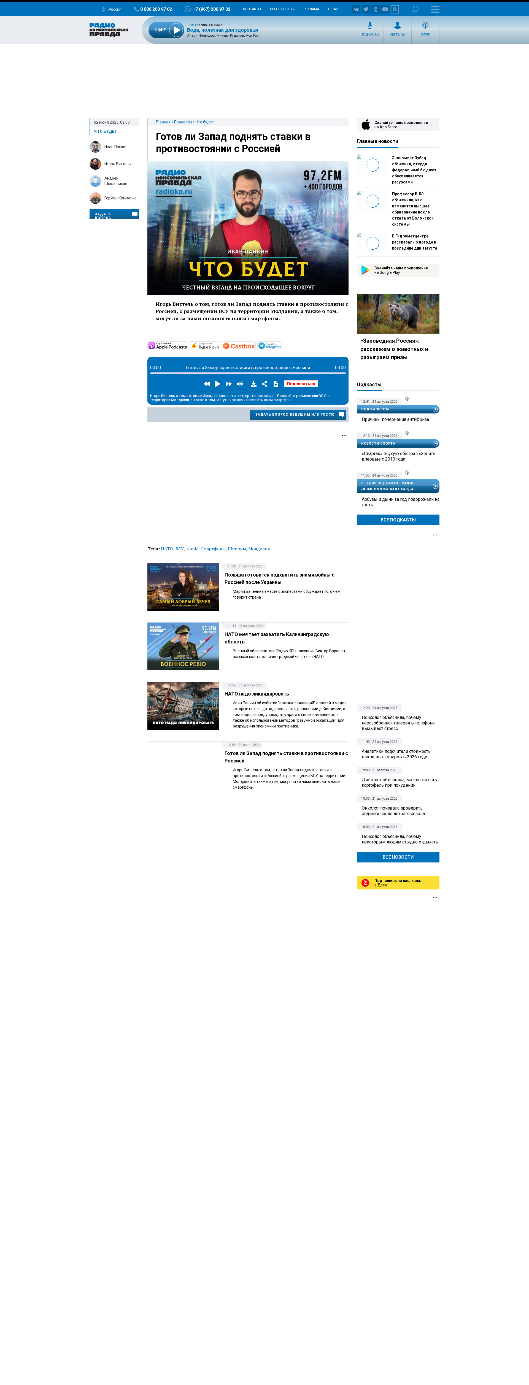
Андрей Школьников (115, 181)
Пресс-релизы (282, 9)
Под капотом (375, 409)
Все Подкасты (398, 520)
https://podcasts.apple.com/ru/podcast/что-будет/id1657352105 (187, 345)
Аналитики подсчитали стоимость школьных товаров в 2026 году (396, 754)
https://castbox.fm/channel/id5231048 (255, 345)
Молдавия (259, 549)
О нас (333, 9)
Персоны (398, 34)
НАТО (167, 549)
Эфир (425, 34)
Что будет (205, 122)
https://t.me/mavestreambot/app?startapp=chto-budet (281, 345)
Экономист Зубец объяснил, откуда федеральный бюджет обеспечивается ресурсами (414, 170)
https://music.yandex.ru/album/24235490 (219, 345)
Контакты (252, 9)
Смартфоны (213, 549)
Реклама (311, 9)
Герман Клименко (120, 198)
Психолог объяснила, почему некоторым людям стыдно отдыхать (400, 839)
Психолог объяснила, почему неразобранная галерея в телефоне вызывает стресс (398, 723)
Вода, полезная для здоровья (222, 30)
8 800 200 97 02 (156, 9)
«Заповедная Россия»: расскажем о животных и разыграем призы (394, 349)
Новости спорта (378, 443)
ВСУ (180, 549)
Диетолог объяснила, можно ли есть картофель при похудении (399, 782)
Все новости (398, 857)
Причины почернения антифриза (395, 419)
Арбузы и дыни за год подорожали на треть (400, 502)
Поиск (415, 9)
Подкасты (370, 34)
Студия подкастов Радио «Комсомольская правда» (388, 486)
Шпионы (237, 549)
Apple (192, 549)
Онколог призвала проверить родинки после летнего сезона (393, 810)
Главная (163, 122)
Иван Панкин (116, 147)
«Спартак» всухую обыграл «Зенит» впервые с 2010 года (398, 456)
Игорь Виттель (117, 164)
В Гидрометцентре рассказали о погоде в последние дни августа (414, 242)
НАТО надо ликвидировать (257, 694)
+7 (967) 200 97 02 (211, 9)
